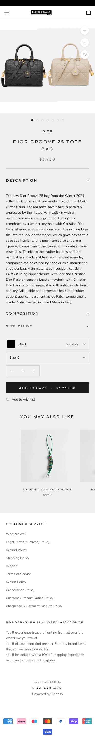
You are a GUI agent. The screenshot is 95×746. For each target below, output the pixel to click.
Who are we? (16, 534)
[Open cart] (88, 12)
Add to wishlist (23, 399)
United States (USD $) (46, 682)
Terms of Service (18, 574)
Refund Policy (16, 550)
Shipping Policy (17, 558)
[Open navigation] (6, 12)
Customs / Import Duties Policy (29, 598)
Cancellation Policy (20, 590)
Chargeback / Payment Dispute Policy (34, 606)
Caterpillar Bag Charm (47, 489)
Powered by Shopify (47, 694)
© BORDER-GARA (47, 687)
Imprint (11, 566)
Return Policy (16, 582)
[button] (47, 180)
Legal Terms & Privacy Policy (27, 542)
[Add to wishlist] (84, 54)
